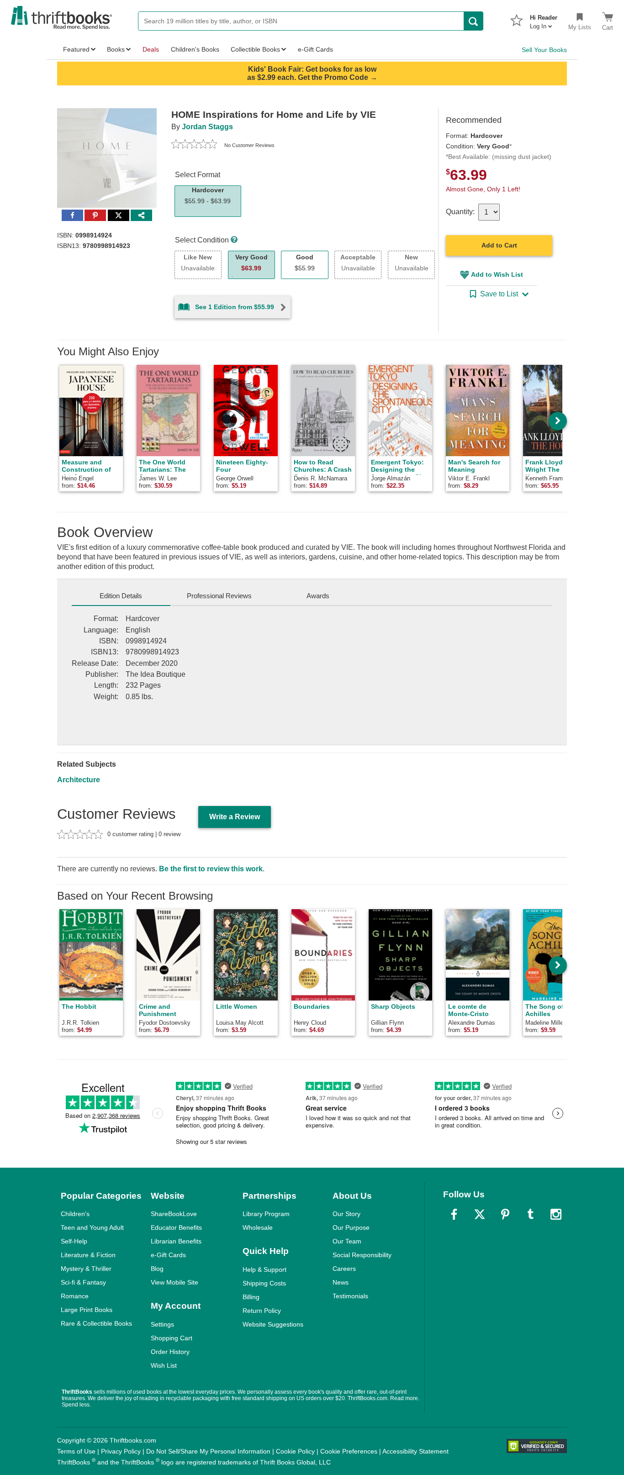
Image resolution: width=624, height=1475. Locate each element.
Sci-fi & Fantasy (83, 1282)
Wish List (164, 1365)
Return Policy (262, 1310)
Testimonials (350, 1296)
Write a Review (234, 817)
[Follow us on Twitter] (480, 1214)
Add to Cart (499, 245)
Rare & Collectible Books (96, 1323)
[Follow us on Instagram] (556, 1214)
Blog (157, 1268)
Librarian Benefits (176, 1241)
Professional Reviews (219, 596)
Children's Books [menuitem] (195, 49)
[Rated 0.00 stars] (194, 145)
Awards (318, 596)
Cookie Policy (295, 1451)
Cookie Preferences (348, 1451)
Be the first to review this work (211, 869)
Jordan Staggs (207, 127)
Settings (162, 1324)
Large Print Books (86, 1309)
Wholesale (258, 1227)
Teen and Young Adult (92, 1227)
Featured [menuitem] (76, 49)
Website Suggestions (273, 1324)
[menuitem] (543, 19)
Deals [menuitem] (151, 49)
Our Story (346, 1213)
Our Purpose (351, 1227)
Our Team (347, 1241)
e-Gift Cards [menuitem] (315, 49)
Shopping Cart (171, 1338)
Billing (251, 1297)
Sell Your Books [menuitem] (544, 49)
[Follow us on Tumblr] (530, 1214)
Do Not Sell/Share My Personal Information (208, 1451)
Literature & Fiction (88, 1255)
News (341, 1282)
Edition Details (121, 596)
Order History (170, 1351)
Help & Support (264, 1269)
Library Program (266, 1213)
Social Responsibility (362, 1255)
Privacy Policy (121, 1451)
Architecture (78, 780)
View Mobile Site (174, 1282)
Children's (75, 1213)
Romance (75, 1296)
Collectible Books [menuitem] (255, 49)
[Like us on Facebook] (454, 1214)
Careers (344, 1268)
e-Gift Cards (168, 1255)
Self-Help (74, 1241)
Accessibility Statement (415, 1451)
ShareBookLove (174, 1213)
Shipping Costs (264, 1283)
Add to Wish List (497, 274)
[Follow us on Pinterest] (505, 1214)
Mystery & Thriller (86, 1268)
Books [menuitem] (116, 49)
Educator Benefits (176, 1227)
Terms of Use (76, 1451)
